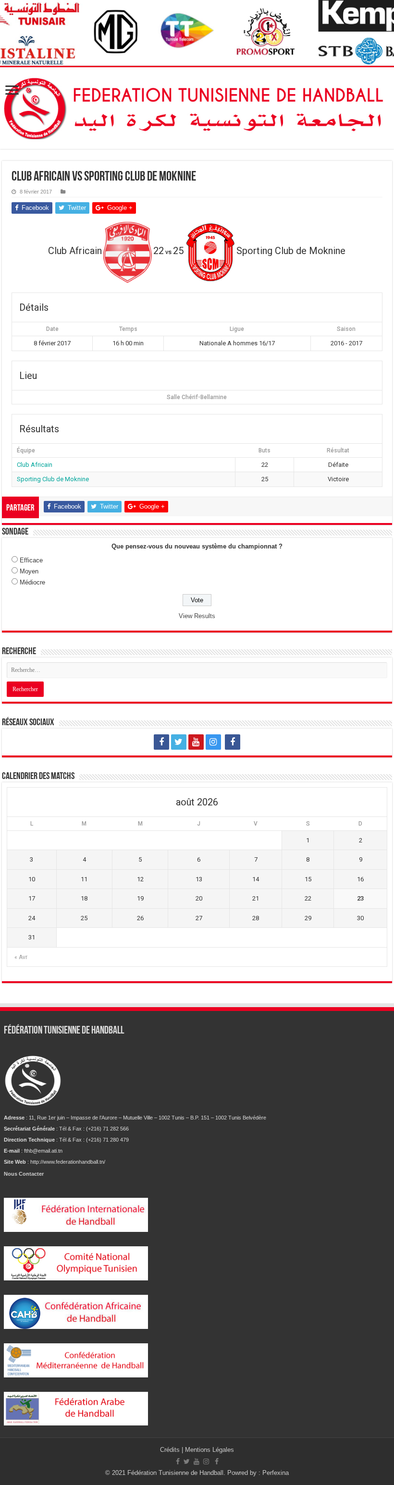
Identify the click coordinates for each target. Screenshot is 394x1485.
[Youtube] (196, 742)
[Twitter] (178, 742)
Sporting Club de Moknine (53, 479)
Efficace (31, 560)
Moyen (29, 571)
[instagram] (213, 742)
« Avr (20, 957)
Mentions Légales (209, 1449)
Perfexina (275, 1472)
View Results (197, 616)
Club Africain (34, 464)
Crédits (171, 1449)
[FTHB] (197, 106)
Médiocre (32, 582)
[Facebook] (161, 742)
